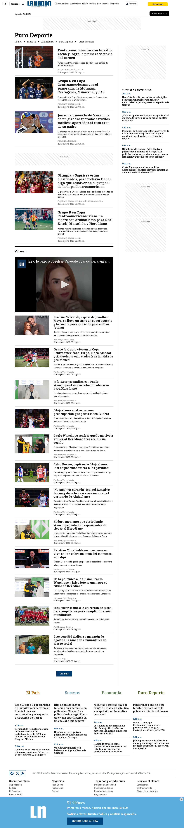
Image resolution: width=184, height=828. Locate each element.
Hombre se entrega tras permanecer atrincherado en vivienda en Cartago (70, 735)
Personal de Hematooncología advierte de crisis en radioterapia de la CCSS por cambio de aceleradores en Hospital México (145, 135)
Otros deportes (86, 41)
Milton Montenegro (92, 201)
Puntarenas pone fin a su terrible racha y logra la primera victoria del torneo (85, 54)
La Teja (12, 788)
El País (85, 4)
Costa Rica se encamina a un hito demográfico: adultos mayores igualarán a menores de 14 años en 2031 (145, 170)
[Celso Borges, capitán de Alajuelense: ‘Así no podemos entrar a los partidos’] (32, 472)
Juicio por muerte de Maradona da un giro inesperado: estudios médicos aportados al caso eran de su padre (84, 120)
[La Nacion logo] (39, 3)
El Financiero (15, 791)
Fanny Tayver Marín (71, 104)
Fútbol (18, 41)
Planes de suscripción (147, 791)
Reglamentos (100, 794)
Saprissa (31, 41)
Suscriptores (75, 4)
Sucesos (72, 692)
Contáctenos (142, 785)
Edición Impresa (160, 13)
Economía (114, 4)
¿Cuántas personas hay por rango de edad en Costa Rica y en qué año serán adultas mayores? (145, 118)
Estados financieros (103, 791)
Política (92, 4)
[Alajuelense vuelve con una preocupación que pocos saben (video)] (32, 418)
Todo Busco (57, 785)
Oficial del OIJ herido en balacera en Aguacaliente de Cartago (70, 750)
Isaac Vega (61, 659)
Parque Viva (57, 788)
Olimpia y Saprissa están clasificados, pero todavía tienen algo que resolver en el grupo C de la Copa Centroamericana (85, 180)
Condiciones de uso (103, 788)
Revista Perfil (15, 794)
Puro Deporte (103, 4)
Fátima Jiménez (68, 141)
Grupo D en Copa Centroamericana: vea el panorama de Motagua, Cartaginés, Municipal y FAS (81, 86)
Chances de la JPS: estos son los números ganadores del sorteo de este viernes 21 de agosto (32, 752)
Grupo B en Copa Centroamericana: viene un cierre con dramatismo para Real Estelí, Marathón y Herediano (85, 217)
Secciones (16, 4)
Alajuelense (47, 41)
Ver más (64, 673)
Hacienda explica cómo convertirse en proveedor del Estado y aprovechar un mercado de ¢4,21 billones (110, 748)
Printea (55, 791)
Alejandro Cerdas (64, 627)
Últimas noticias (61, 4)
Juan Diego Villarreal (71, 69)
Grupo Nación (15, 785)
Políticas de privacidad (105, 785)
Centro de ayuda (144, 788)
